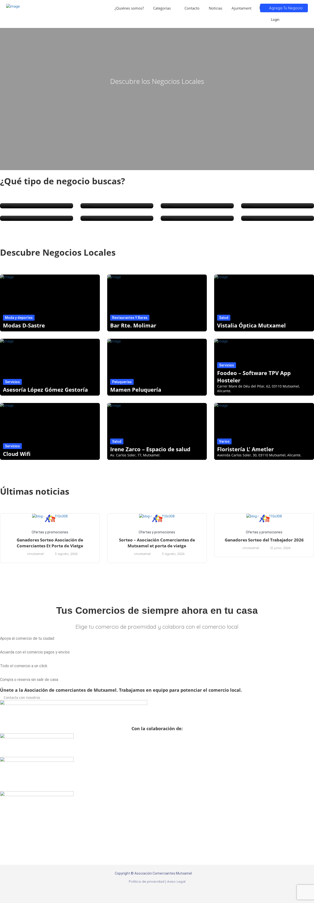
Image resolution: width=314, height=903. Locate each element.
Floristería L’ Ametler (245, 449)
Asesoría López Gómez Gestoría (45, 389)
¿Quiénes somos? (129, 8)
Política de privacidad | (148, 881)
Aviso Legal (176, 881)
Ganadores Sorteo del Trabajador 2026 (264, 540)
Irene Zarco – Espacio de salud (150, 449)
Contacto (191, 8)
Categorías (162, 8)
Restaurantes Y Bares (129, 318)
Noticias (215, 8)
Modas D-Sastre (24, 325)
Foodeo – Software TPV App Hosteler (254, 376)
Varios (224, 441)
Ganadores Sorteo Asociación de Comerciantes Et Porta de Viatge (50, 543)
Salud (223, 318)
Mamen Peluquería (135, 389)
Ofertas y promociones (50, 532)
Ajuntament (241, 8)
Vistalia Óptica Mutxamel (251, 325)
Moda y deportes (19, 318)
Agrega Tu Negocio (285, 8)
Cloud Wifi (16, 453)
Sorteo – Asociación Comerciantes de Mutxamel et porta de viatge (157, 543)
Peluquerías (122, 382)
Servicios (12, 382)
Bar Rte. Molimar (133, 325)
